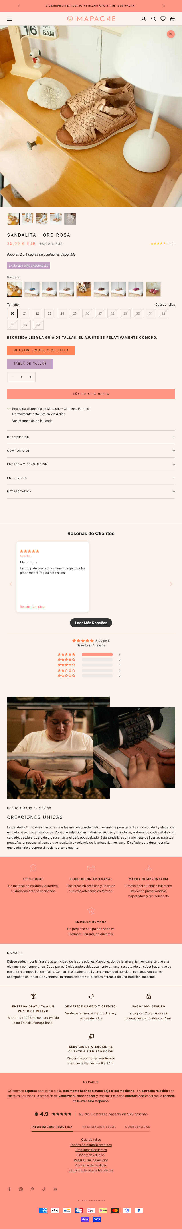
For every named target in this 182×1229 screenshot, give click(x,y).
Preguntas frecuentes (91, 1150)
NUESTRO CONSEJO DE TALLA (41, 350)
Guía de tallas (165, 304)
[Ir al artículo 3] (42, 219)
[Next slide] (171, 584)
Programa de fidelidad (91, 1165)
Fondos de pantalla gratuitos (91, 1145)
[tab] (52, 1128)
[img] (29, 551)
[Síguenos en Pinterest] (32, 1189)
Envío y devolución (91, 1155)
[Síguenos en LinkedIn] (55, 1189)
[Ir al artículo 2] (27, 219)
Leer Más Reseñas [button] (91, 623)
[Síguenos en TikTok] (44, 1189)
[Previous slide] (10, 584)
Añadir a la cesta (91, 394)
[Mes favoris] (163, 19)
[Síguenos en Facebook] (9, 1189)
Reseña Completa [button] (33, 606)
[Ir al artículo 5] (70, 219)
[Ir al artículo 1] (13, 219)
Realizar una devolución (91, 1160)
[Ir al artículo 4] (56, 219)
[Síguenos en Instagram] (21, 1189)
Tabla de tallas (30, 363)
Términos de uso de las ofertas (91, 1170)
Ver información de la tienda (32, 421)
